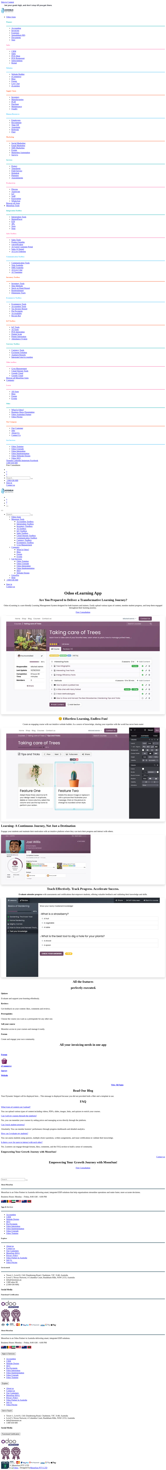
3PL (13, 224)
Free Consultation (83, 612)
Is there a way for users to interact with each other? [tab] (22, 1147)
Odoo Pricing (16, 417)
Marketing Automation (20, 152)
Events (14, 150)
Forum (14, 81)
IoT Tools (15, 327)
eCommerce (16, 76)
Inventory (15, 97)
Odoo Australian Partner (21, 414)
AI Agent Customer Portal (22, 247)
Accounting (16, 28)
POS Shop (15, 56)
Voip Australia (17, 265)
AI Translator (16, 272)
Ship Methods (17, 286)
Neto (13, 228)
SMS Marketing (18, 148)
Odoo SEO (16, 458)
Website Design (12, 1224)
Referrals (15, 129)
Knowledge (16, 198)
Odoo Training (17, 446)
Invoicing (15, 30)
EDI (13, 221)
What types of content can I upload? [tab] (15, 1112)
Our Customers (12, 1255)
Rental (14, 63)
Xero (13, 226)
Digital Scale (16, 334)
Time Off (15, 125)
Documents (16, 37)
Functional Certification (10, 1439)
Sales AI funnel (17, 249)
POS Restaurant (18, 58)
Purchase (15, 104)
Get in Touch (7, 1415)
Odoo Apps (11, 17)
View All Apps (117, 1089)
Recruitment (16, 122)
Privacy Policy (12, 1260)
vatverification (17, 244)
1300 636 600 (12, 463)
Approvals (15, 191)
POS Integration (18, 332)
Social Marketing (18, 143)
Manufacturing (17, 99)
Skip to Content (7, 2)
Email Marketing (18, 145)
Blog (13, 79)
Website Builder (18, 74)
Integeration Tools (18, 217)
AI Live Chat (16, 270)
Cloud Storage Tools (19, 371)
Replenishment (17, 290)
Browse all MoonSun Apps (17, 378)
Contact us (10, 485)
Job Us (9, 1265)
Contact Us (16, 435)
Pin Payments (17, 311)
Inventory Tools (17, 283)
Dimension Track (18, 293)
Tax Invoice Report (19, 309)
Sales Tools (16, 240)
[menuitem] (16, 517)
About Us (15, 433)
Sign (13, 40)
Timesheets (15, 168)
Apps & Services (8, 1358)
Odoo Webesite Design (20, 456)
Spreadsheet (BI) (18, 35)
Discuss (14, 189)
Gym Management (19, 368)
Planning (15, 175)
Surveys (14, 155)
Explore (5, 1388)
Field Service (16, 171)
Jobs (13, 430)
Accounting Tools (18, 306)
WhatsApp (15, 201)
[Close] (2, 510)
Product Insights (18, 242)
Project (14, 166)
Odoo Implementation (20, 453)
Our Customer (17, 428)
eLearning (15, 86)
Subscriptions (16, 61)
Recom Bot (16, 316)
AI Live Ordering (18, 251)
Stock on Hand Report (20, 288)
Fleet (13, 132)
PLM (13, 102)
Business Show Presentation (22, 412)
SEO (8, 1226)
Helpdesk (15, 173)
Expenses (15, 33)
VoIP (13, 196)
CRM (13, 51)
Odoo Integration (18, 451)
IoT (12, 194)
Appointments (17, 178)
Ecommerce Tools (18, 304)
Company (10, 380)
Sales (13, 54)
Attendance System (19, 339)
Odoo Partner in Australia (16, 1262)
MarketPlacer (16, 219)
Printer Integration (18, 336)
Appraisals (15, 127)
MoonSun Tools (12, 205)
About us (10, 1251)
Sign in (9, 483)
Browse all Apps (13, 203)
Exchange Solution (19, 352)
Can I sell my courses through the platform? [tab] (19, 1120)
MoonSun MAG (13, 1258)
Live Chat (15, 83)
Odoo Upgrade (17, 449)
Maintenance (16, 106)
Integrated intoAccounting (22, 357)
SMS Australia (17, 267)
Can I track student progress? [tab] (13, 1129)
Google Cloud (17, 373)
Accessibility (16, 313)
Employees (15, 120)
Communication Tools (20, 263)
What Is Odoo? (17, 410)
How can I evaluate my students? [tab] (14, 1138)
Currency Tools (17, 350)
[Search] (32, 478)
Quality (14, 109)
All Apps (15, 391)
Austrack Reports (18, 355)
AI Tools (15, 329)
